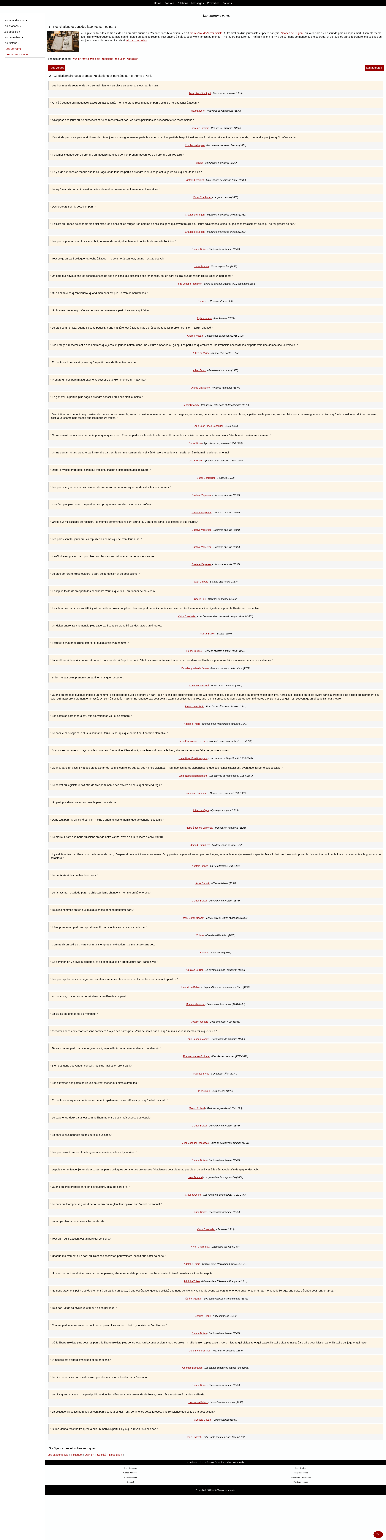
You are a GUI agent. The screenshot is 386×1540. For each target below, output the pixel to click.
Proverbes (213, 3)
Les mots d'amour (15, 20)
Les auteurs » (374, 67)
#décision (132, 58)
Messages (197, 3)
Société (101, 1454)
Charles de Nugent (292, 33)
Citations (182, 3)
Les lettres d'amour (17, 54)
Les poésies (12, 31)
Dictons (227, 3)
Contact (130, 1482)
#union (77, 58)
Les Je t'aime (14, 48)
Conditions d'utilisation (301, 1477)
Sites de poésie (130, 1468)
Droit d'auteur (301, 1468)
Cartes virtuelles (130, 1473)
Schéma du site (130, 1477)
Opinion (89, 1454)
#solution (120, 58)
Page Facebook (301, 1473)
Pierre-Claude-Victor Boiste (206, 33)
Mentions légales (300, 1482)
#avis (85, 58)
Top (378, 1534)
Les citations (12, 26)
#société (95, 58)
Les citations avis (58, 1454)
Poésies (169, 3)
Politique (76, 1454)
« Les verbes (56, 67)
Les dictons (11, 43)
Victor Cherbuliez (136, 40)
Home (157, 3)
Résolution (115, 1454)
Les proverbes (13, 37)
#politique (107, 58)
